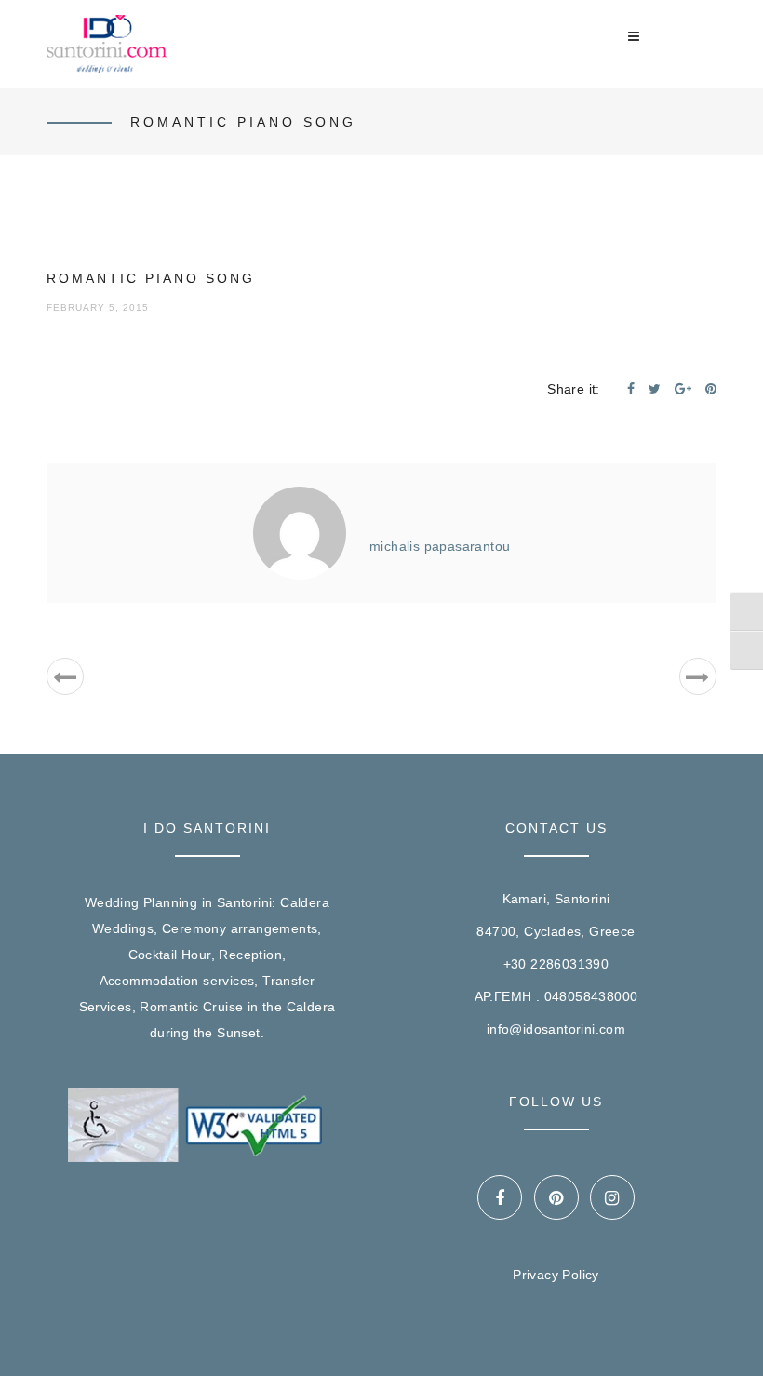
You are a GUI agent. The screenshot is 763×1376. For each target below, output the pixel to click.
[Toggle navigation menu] (633, 36)
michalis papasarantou (439, 546)
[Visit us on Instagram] (612, 1197)
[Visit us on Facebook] (499, 1197)
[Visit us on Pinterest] (556, 1197)
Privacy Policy (556, 1274)
